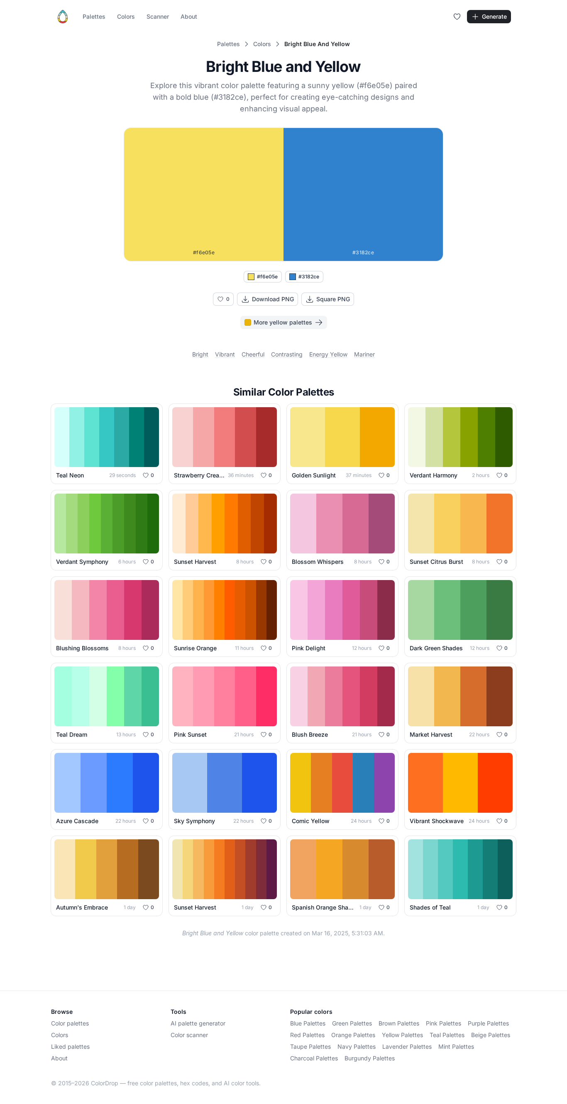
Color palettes (70, 1023)
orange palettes (353, 1034)
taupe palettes (310, 1046)
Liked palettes (70, 1046)
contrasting (287, 354)
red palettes (307, 1034)
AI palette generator (198, 1023)
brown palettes (399, 1023)
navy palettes (356, 1046)
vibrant (225, 354)
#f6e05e (267, 276)
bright (200, 354)
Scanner (158, 16)
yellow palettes (402, 1034)
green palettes (352, 1023)
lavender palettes (407, 1046)
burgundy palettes (370, 1058)
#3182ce (308, 276)
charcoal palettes (314, 1058)
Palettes (94, 16)
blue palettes (307, 1023)
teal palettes (447, 1034)
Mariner (364, 354)
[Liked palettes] (457, 16)
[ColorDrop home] (62, 16)
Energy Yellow (328, 354)
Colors (126, 16)
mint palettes (456, 1046)
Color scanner (189, 1034)
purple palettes (488, 1023)
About (189, 16)
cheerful (253, 354)
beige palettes (490, 1034)
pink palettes (443, 1023)
